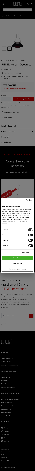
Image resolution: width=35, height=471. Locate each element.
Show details (26, 252)
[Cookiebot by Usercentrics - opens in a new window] (25, 200)
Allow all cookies (17, 258)
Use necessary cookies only (17, 269)
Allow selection (17, 263)
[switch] (30, 235)
